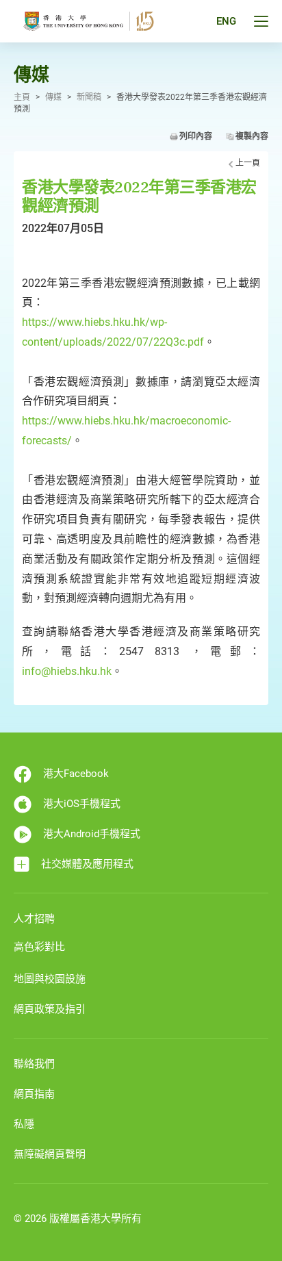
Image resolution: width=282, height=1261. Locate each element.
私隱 (24, 1124)
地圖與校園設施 (50, 979)
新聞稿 (89, 97)
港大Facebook (76, 773)
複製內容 (251, 136)
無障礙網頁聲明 (50, 1154)
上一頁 (247, 163)
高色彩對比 (39, 947)
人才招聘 (34, 919)
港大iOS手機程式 (81, 804)
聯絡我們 (34, 1064)
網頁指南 (34, 1094)
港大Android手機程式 (91, 834)
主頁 (22, 97)
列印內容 (195, 136)
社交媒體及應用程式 (87, 864)
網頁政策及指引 (50, 1009)
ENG (226, 21)
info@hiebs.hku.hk (67, 671)
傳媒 (53, 97)
